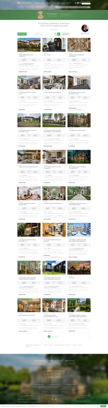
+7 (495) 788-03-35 (38, 384)
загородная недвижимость (54, 386)
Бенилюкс (25, 175)
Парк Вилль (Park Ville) (77, 63)
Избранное (50, 6)
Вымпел (49, 248)
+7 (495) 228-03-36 (69, 384)
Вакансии (50, 377)
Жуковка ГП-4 (26, 248)
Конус (49, 63)
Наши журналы (60, 367)
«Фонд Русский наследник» (46, 367)
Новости (58, 374)
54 (57, 336)
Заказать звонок (86, 3)
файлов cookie (50, 406)
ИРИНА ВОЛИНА (55, 360)
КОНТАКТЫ (69, 360)
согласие (27, 406)
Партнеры (58, 377)
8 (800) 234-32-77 (86, 395)
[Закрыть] (106, 12)
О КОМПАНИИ (39, 360)
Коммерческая (40, 7)
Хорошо (103, 406)
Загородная (30, 7)
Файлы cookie (54, 396)
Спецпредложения (48, 374)
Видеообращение (52, 14)
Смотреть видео (67, 14)
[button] (19, 45)
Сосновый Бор (76, 175)
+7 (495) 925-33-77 (86, 1)
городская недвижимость (38, 386)
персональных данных (41, 406)
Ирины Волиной (52, 16)
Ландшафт (50, 175)
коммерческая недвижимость (69, 386)
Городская (20, 7)
